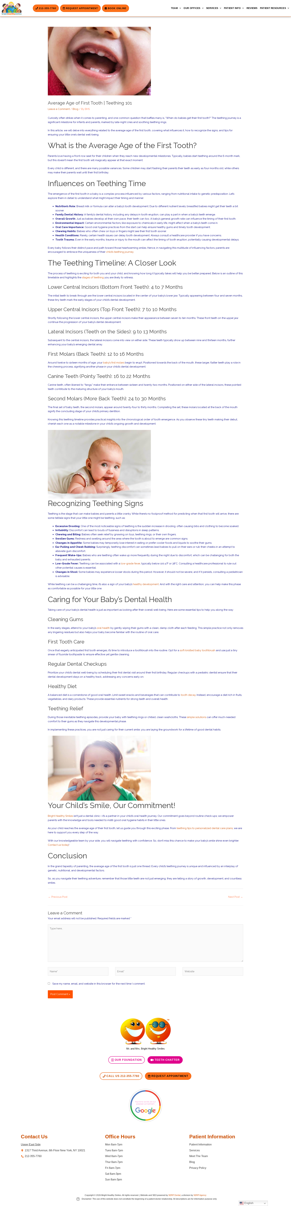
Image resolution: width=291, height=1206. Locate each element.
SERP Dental (174, 1195)
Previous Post (57, 896)
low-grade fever (130, 563)
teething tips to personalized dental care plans (205, 828)
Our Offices (192, 8)
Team (174, 8)
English (248, 1203)
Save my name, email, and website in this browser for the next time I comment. (98, 983)
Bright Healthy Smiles (60, 815)
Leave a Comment (59, 109)
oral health (103, 628)
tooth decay (188, 694)
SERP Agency (199, 1195)
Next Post (235, 896)
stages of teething (93, 277)
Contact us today (58, 844)
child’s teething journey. (120, 251)
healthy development (146, 584)
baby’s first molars (113, 362)
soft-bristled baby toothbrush (197, 650)
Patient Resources (273, 8)
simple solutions (196, 717)
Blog (75, 109)
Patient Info (232, 8)
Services (212, 8)
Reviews (252, 8)
